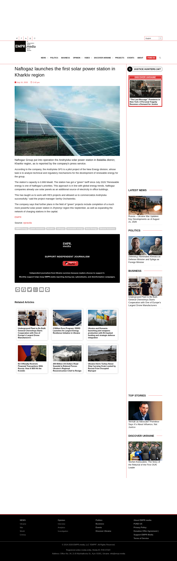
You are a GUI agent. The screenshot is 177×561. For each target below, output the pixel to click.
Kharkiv (50, 229)
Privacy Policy (140, 527)
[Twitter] (17, 38)
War (21, 527)
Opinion (77, 58)
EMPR (18, 217)
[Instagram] (34, 38)
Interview (61, 524)
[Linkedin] (26, 38)
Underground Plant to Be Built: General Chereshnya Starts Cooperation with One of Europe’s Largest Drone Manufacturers (32, 333)
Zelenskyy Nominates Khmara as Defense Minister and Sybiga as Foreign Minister (144, 259)
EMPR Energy (22, 229)
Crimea (23, 535)
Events (130, 58)
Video (87, 58)
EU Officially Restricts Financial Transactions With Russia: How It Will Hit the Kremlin (30, 367)
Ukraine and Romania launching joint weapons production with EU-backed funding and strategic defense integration (101, 333)
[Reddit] (17, 289)
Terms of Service (141, 538)
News (44, 58)
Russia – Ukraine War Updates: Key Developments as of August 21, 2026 (143, 219)
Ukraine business (107, 229)
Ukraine (23, 524)
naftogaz (61, 229)
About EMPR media (142, 520)
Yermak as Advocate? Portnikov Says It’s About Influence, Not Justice (143, 424)
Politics (54, 58)
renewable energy (75, 229)
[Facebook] (21, 38)
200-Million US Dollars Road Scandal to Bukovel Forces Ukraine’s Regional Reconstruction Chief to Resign (67, 367)
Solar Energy (91, 229)
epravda (27, 223)
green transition (37, 229)
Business (65, 58)
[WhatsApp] (35, 289)
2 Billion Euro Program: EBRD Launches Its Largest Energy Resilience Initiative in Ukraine (66, 330)
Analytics (61, 527)
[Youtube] (30, 38)
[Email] (41, 289)
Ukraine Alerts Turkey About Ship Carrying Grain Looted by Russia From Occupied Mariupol (102, 367)
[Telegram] (47, 289)
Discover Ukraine (102, 58)
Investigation (63, 531)
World (22, 531)
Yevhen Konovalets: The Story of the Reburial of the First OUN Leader (144, 465)
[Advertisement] (88, 18)
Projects (119, 58)
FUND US (151, 58)
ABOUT (140, 58)
